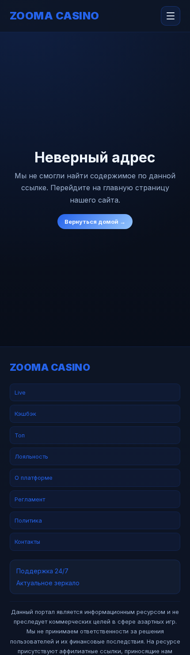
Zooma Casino (54, 16)
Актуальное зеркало (48, 583)
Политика (28, 520)
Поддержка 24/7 (42, 571)
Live (20, 392)
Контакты (27, 541)
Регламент (30, 499)
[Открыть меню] (170, 16)
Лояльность (31, 456)
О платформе (34, 477)
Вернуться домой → (95, 221)
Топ (20, 435)
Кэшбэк (25, 413)
